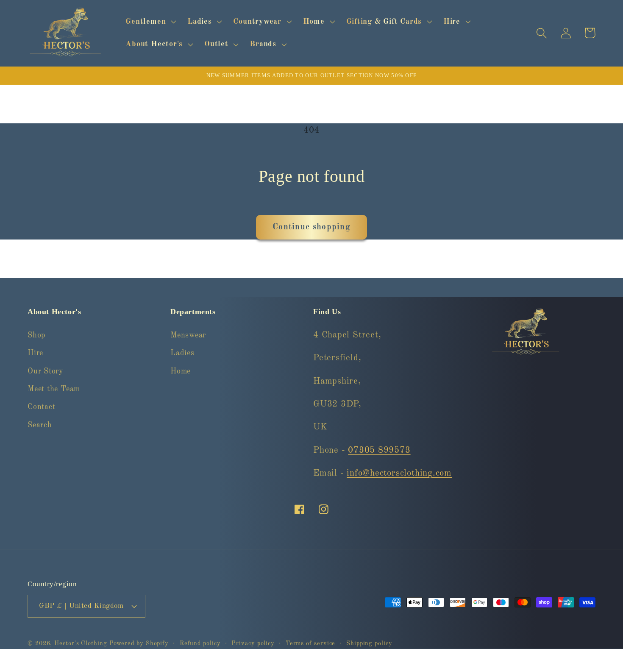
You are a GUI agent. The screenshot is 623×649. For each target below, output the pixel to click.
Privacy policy (253, 643)
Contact (41, 407)
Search (40, 425)
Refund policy (200, 643)
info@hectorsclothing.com (399, 473)
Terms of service (311, 643)
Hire (35, 353)
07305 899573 (379, 450)
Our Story (46, 371)
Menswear (188, 335)
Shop (36, 335)
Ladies (182, 353)
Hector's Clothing (81, 643)
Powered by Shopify (139, 643)
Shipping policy (369, 643)
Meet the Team (54, 389)
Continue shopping (311, 227)
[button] (150, 21)
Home (180, 371)
